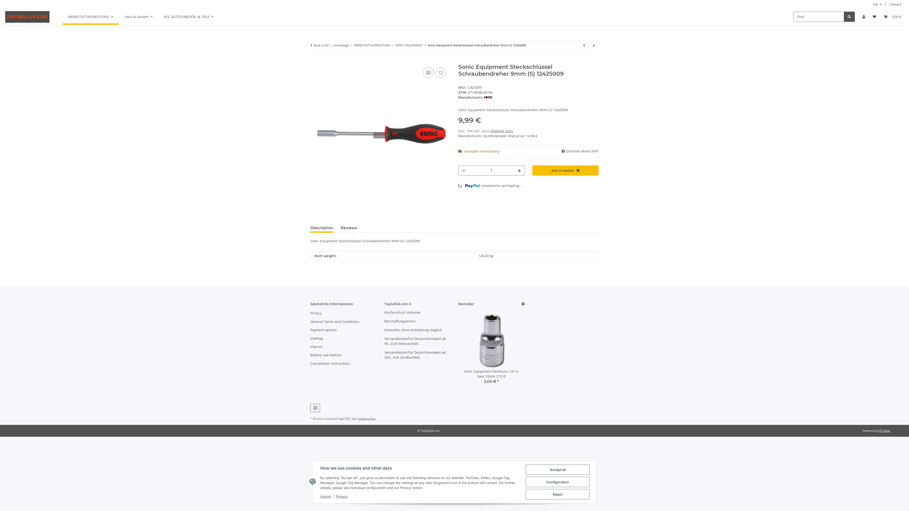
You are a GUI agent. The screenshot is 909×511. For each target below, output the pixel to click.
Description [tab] (321, 228)
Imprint (325, 496)
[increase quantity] (519, 170)
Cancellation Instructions (330, 363)
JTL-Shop (884, 431)
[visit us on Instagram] (315, 408)
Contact (895, 4)
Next (513, 350)
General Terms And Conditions (334, 321)
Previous (470, 350)
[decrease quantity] (464, 170)
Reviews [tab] (349, 228)
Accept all (558, 470)
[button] (864, 17)
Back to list (321, 45)
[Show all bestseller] (523, 304)
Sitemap (316, 338)
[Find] (849, 17)
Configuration (557, 482)
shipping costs (501, 131)
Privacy (342, 496)
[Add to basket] (314, 61)
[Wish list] (874, 17)
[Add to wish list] (441, 72)
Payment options (323, 330)
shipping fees (367, 419)
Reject (558, 494)
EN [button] (875, 4)
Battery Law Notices (326, 355)
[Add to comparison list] (428, 72)
